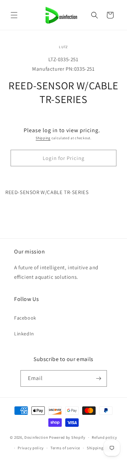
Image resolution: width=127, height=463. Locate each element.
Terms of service (65, 447)
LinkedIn (24, 333)
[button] (14, 15)
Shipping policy (101, 447)
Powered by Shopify (67, 437)
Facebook (25, 318)
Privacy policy (31, 447)
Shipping (43, 138)
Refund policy (104, 437)
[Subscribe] (99, 378)
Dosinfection (36, 437)
